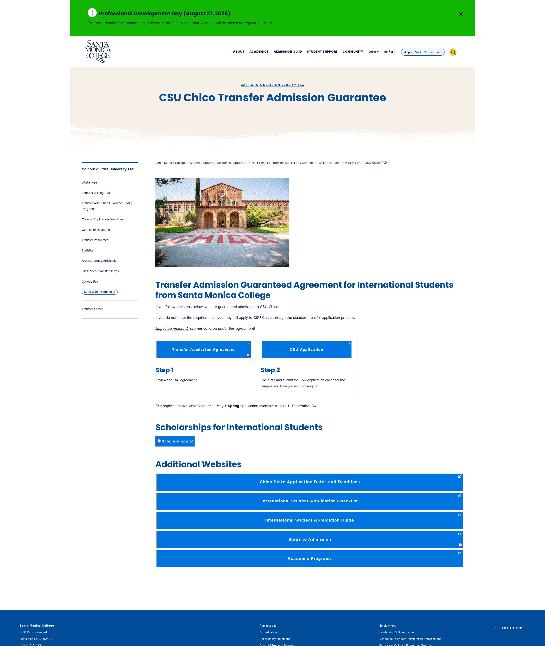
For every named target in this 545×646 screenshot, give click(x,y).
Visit (418, 52)
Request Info (433, 52)
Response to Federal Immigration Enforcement (410, 639)
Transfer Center (92, 309)
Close (461, 13)
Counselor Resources (96, 230)
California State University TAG (272, 85)
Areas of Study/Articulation (100, 261)
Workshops (90, 182)
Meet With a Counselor (99, 292)
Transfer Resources (95, 240)
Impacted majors (172, 328)
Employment (387, 625)
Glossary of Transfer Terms (100, 271)
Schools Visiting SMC (96, 193)
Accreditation (268, 632)
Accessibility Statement (275, 639)
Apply (408, 52)
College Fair (90, 281)
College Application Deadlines (102, 219)
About (238, 51)
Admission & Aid (288, 51)
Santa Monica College (170, 163)
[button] (454, 51)
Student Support (322, 51)
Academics (259, 51)
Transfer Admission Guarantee (293, 163)
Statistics (88, 250)
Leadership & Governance (396, 632)
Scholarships (178, 443)
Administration (269, 625)
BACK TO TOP (510, 628)
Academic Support (230, 163)
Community (353, 51)
